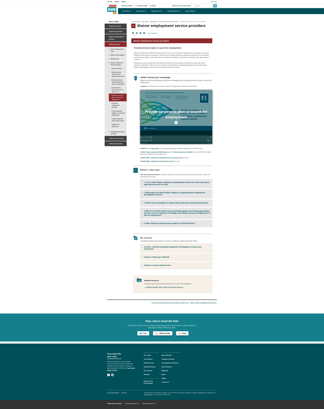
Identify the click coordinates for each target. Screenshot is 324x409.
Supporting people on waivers (117, 38)
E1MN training (114, 44)
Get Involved (189, 11)
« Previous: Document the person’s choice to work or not (170, 303)
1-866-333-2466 (142, 6)
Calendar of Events (168, 359)
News (163, 374)
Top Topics (126, 11)
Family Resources (173, 11)
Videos (164, 378)
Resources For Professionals (181, 6)
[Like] (133, 33)
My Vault (147, 374)
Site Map (124, 392)
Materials (165, 371)
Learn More (213, 1)
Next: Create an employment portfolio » (203, 303)
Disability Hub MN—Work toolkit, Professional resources (164, 287)
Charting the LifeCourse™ (170, 363)
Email (153, 6)
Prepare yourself (115, 26)
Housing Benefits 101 (149, 403)
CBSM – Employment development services (160, 161)
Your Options (140, 11)
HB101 (124, 1)
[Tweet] (137, 33)
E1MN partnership (115, 144)
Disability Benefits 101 (132, 403)
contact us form (202, 392)
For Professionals (135, 21)
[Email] (144, 33)
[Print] (140, 33)
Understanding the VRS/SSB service (157, 152)
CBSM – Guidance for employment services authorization (164, 158)
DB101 (117, 1)
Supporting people (115, 31)
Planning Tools (156, 11)
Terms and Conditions (113, 392)
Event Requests (167, 367)
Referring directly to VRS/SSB (183, 152)
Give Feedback (152, 33)
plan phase (155, 148)
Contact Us (165, 382)
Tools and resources (116, 138)
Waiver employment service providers (168, 21)
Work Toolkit (114, 22)
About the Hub (166, 355)
